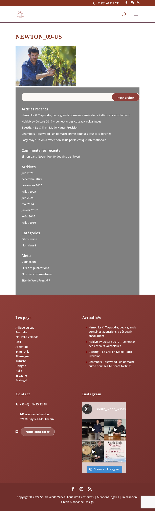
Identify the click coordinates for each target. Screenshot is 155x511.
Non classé (29, 245)
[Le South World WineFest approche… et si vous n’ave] (115, 451)
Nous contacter (38, 432)
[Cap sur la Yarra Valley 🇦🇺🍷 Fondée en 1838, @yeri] (115, 429)
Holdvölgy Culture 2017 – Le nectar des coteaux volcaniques (61, 121)
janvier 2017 (30, 210)
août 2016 (28, 216)
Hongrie (21, 366)
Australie (21, 332)
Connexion (29, 262)
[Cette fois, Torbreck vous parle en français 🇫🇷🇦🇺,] (93, 451)
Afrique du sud (25, 327)
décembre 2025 (32, 179)
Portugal (21, 380)
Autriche (21, 361)
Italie (19, 371)
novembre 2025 (32, 185)
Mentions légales (108, 497)
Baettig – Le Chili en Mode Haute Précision (50, 127)
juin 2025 (28, 198)
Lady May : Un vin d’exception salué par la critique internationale (64, 140)
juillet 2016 (29, 222)
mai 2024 (28, 204)
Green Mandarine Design (77, 502)
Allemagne (22, 356)
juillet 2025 (29, 191)
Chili (18, 342)
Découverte (29, 239)
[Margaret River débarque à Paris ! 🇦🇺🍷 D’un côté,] (93, 429)
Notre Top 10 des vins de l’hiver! (59, 156)
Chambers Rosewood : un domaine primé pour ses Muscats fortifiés (66, 134)
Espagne (21, 375)
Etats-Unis (22, 351)
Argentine (22, 347)
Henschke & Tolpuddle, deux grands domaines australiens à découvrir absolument (76, 115)
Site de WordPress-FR (36, 280)
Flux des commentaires (37, 274)
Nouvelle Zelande (27, 337)
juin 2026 (28, 173)
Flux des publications (35, 268)
